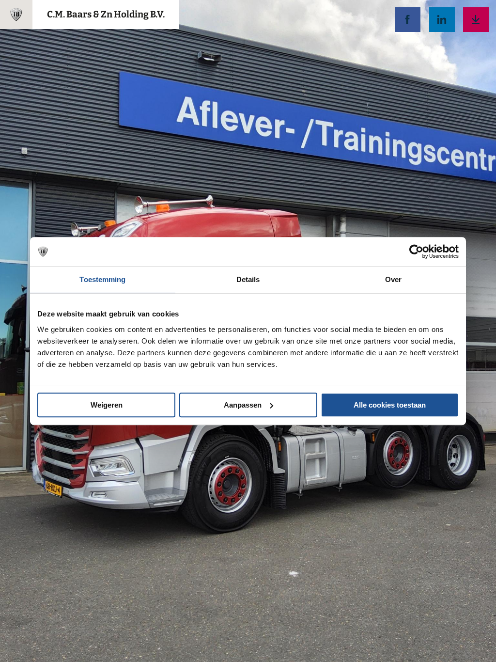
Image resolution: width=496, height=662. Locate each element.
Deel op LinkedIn (442, 19)
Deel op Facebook (407, 19)
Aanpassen (243, 405)
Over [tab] (393, 279)
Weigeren (107, 405)
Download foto (476, 19)
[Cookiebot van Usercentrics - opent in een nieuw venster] (416, 251)
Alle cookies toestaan (390, 405)
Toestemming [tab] (102, 279)
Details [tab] (248, 279)
